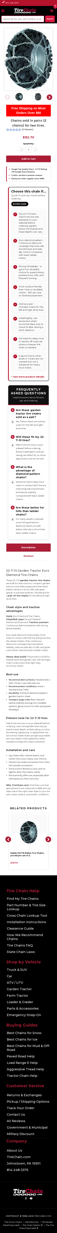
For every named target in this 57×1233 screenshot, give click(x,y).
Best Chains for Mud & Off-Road (28, 1048)
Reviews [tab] (29, 556)
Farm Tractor (17, 995)
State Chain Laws (21, 952)
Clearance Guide (20, 928)
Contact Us (16, 1114)
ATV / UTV (15, 983)
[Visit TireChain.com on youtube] (31, 1199)
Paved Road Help (21, 1056)
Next (49, 97)
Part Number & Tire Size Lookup (26, 907)
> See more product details (27, 376)
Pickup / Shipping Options (28, 1101)
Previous (7, 97)
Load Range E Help (22, 1063)
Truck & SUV (17, 970)
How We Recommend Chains (25, 937)
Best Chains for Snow (24, 1033)
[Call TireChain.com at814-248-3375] (3, 4)
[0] (51, 10)
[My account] (46, 10)
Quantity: (28, 143)
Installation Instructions (26, 922)
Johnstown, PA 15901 (24, 1163)
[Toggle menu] (4, 10)
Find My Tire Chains (23, 899)
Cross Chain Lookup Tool (27, 915)
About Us (14, 1150)
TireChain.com (19, 1157)
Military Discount (20, 1134)
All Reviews (16, 1121)
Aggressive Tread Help (25, 1069)
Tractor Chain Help (22, 1076)
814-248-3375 (12, 3)
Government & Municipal (27, 1127)
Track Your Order (20, 1108)
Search (50, 19)
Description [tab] (28, 547)
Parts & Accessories (23, 1008)
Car (9, 976)
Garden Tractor (19, 989)
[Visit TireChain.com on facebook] (25, 1199)
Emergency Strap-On (24, 1015)
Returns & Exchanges (24, 1095)
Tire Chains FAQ (20, 945)
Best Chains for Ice (22, 1039)
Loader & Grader (20, 1002)
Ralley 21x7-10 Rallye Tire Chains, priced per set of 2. (27, 854)
